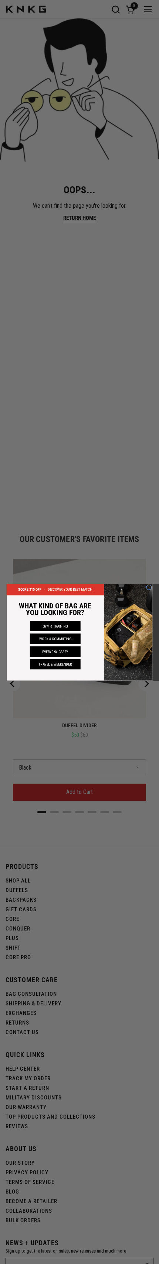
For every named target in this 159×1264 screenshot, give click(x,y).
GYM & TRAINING (55, 626)
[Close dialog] (148, 587)
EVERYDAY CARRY (55, 651)
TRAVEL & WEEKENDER (55, 664)
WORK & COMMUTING (55, 638)
